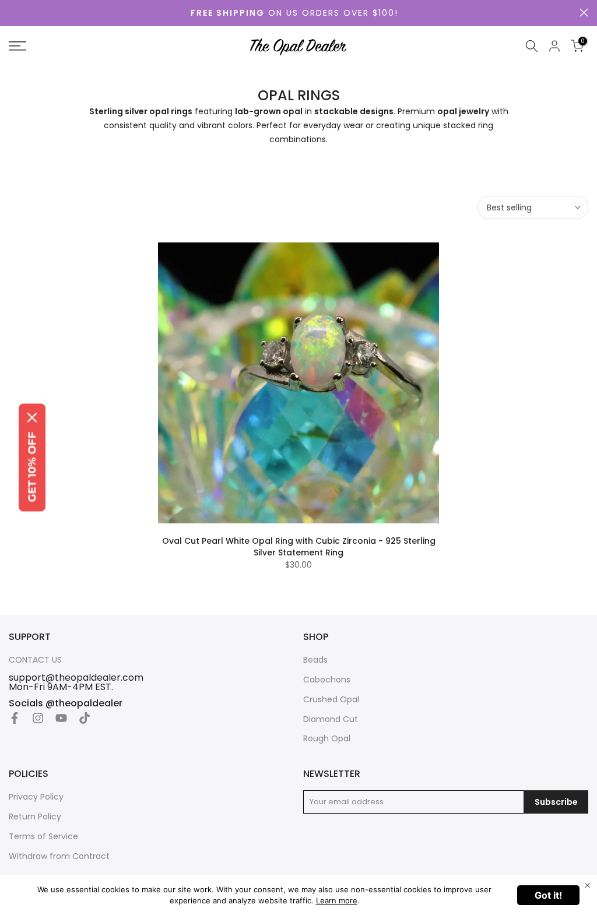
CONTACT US (35, 660)
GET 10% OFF (32, 467)
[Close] (32, 418)
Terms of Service (43, 836)
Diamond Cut (330, 719)
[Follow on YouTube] (61, 718)
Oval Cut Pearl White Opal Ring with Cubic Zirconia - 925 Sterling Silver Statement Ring (299, 546)
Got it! (548, 895)
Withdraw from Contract (59, 856)
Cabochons (326, 679)
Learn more (336, 900)
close (584, 12)
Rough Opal (326, 738)
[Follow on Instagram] (38, 718)
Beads (315, 660)
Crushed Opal (331, 699)
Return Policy (35, 816)
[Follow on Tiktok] (84, 718)
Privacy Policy (36, 797)
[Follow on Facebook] (14, 718)
